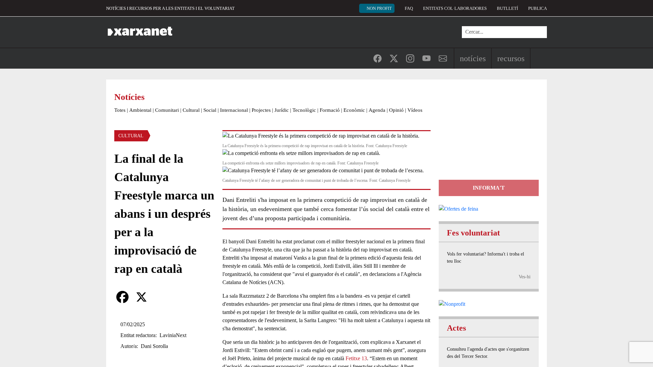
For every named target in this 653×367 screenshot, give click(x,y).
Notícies (473, 58)
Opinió (396, 110)
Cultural (191, 110)
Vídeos (414, 110)
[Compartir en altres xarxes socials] (160, 297)
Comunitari (167, 110)
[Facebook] (122, 297)
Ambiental (140, 110)
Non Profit (379, 8)
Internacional (234, 110)
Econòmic (354, 110)
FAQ (409, 8)
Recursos (510, 58)
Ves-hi (525, 276)
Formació (330, 110)
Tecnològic (304, 110)
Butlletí (507, 8)
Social (209, 110)
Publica (537, 8)
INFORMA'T (489, 188)
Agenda (377, 110)
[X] (141, 297)
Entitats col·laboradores (455, 8)
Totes (119, 110)
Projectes (261, 110)
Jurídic (281, 110)
